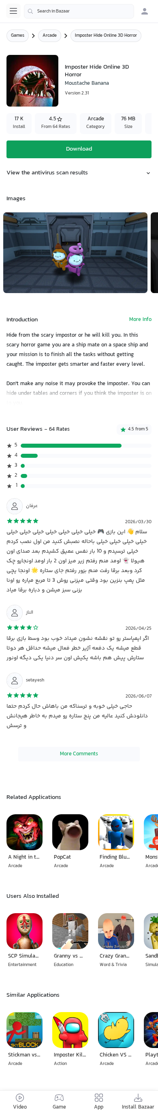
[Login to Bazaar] (144, 11)
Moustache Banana (87, 83)
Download (79, 149)
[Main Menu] (13, 11)
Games (17, 36)
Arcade (50, 36)
